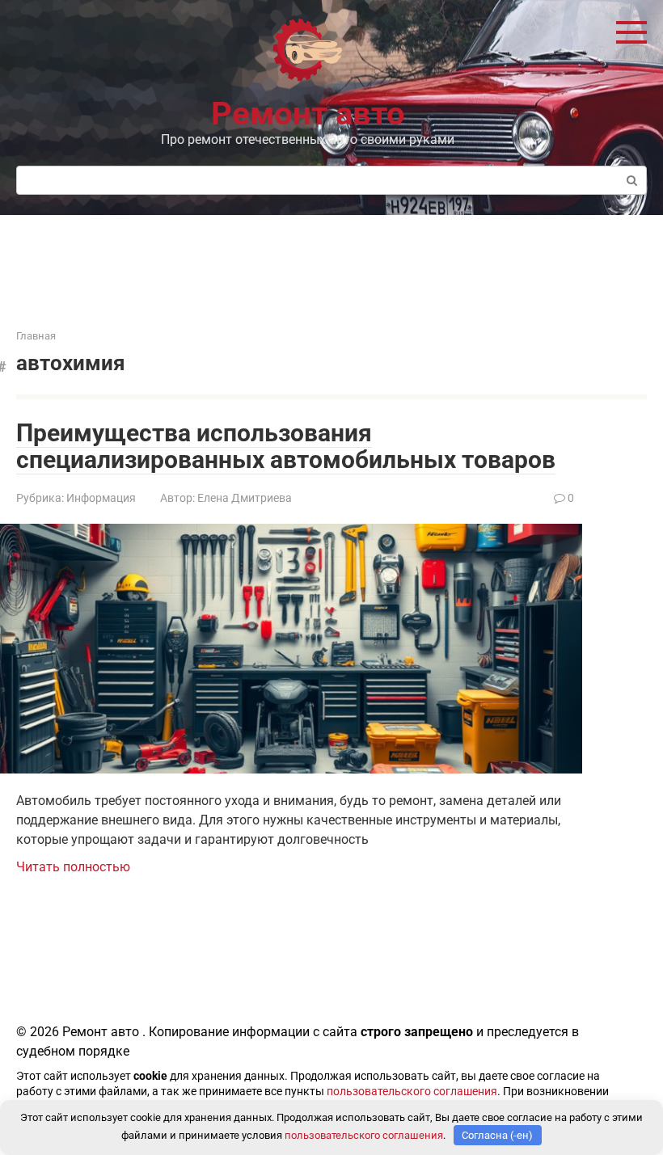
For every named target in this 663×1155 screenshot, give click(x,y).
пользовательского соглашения (412, 1091)
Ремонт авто (308, 114)
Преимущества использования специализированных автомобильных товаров (285, 446)
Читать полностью (73, 867)
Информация (101, 497)
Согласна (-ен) (497, 1135)
